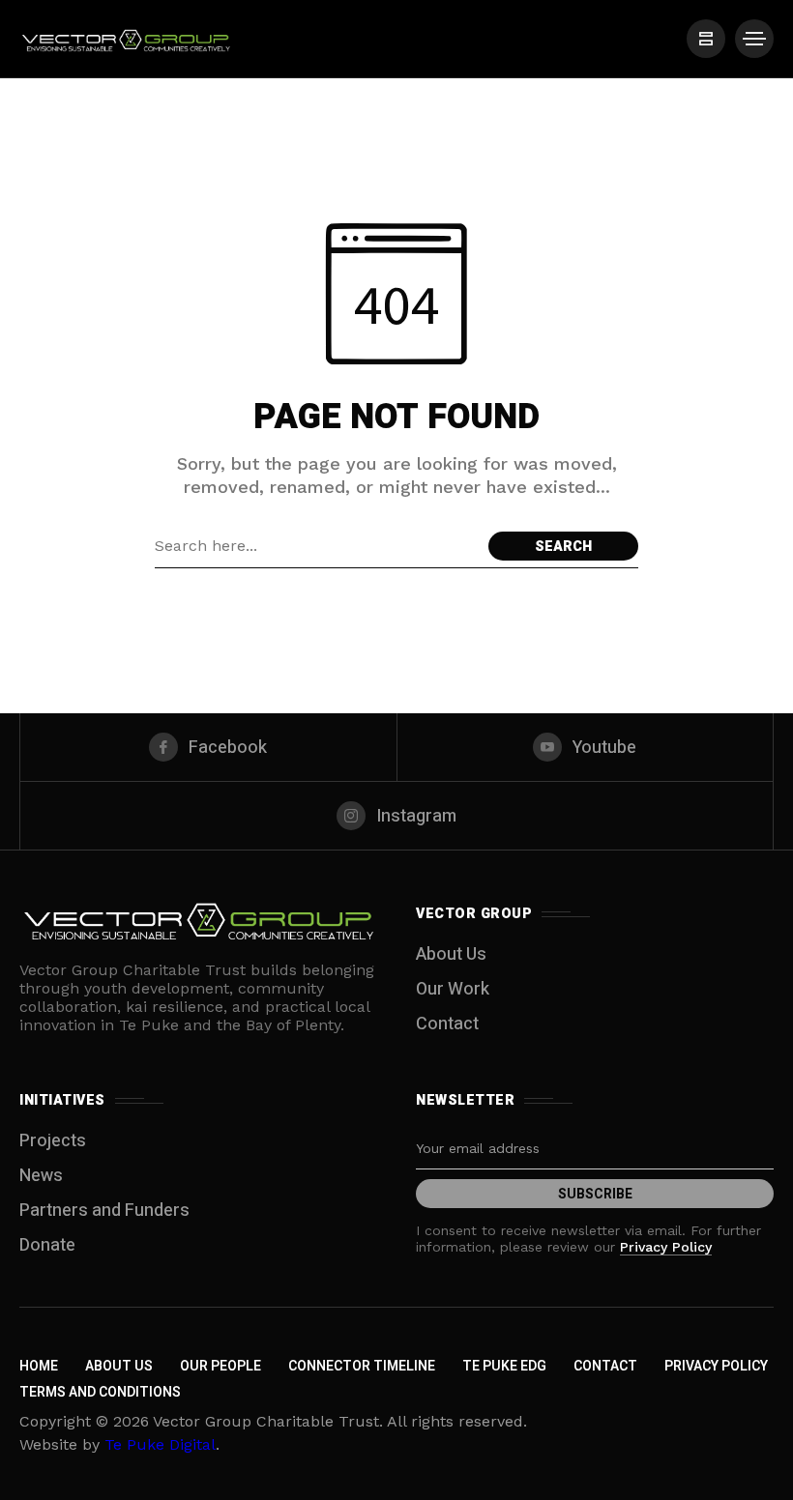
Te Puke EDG (504, 1366)
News (41, 1176)
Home (38, 1366)
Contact (447, 1024)
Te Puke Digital (160, 1444)
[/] (706, 38)
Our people (220, 1366)
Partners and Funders (104, 1210)
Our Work (452, 989)
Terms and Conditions (100, 1392)
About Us (451, 954)
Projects (52, 1141)
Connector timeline (361, 1366)
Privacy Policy (666, 1247)
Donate (47, 1245)
